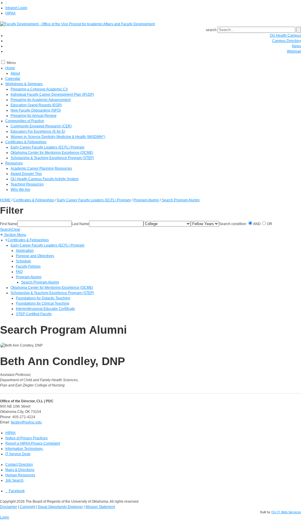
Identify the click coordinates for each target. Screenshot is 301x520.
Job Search (14, 480)
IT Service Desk (17, 454)
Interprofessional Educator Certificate (45, 309)
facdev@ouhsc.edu (26, 422)
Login (4, 517)
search (211, 30)
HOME (5, 200)
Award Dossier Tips (26, 174)
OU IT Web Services (286, 512)
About (15, 73)
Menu (11, 63)
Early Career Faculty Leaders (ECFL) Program (47, 147)
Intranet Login (16, 8)
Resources (14, 163)
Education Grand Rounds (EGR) (36, 105)
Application (25, 251)
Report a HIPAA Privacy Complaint (32, 443)
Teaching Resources (27, 184)
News (296, 46)
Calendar (12, 79)
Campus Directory (286, 41)
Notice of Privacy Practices (26, 438)
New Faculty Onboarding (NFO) (36, 110)
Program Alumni (28, 277)
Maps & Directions (19, 470)
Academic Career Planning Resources (41, 168)
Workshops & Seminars (24, 84)
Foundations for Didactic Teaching (43, 298)
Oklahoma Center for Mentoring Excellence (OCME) (52, 153)
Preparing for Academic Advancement (41, 100)
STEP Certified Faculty (34, 314)
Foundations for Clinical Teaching (42, 303)
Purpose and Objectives (35, 256)
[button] (13, 235)
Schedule (23, 261)
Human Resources (20, 475)
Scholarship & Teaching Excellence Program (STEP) (52, 158)
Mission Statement (100, 507)
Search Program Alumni (40, 282)
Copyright (27, 507)
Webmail (294, 51)
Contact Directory (19, 464)
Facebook (16, 491)
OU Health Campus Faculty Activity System (44, 179)
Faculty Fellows (28, 266)
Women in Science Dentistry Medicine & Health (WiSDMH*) (58, 137)
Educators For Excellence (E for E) (38, 131)
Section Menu (14, 235)
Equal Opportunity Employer (60, 507)
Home (10, 68)
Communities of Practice (24, 121)
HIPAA (10, 13)
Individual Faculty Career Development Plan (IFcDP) (52, 94)
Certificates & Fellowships (25, 142)
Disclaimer (8, 507)
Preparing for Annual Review (33, 116)
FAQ (19, 272)
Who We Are (20, 190)
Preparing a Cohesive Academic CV (39, 89)
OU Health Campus (285, 35)
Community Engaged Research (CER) (41, 126)
